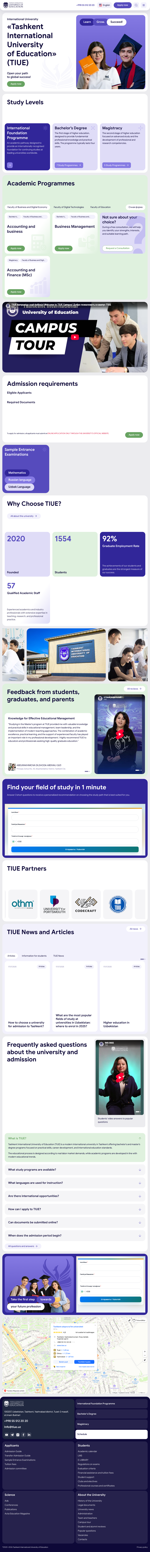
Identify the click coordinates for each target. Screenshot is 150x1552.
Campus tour (84, 1522)
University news (86, 1509)
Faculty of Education (100, 207)
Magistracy (13, 260)
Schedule (82, 1434)
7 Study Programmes (67, 165)
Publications (11, 1509)
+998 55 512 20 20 (85, 5)
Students (84, 1445)
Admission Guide (13, 1451)
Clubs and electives (87, 1481)
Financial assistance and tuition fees (96, 1472)
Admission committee (16, 1468)
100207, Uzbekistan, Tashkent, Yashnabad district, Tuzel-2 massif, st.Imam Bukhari (36, 1413)
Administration (85, 1513)
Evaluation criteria (87, 1468)
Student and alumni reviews (92, 1526)
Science (10, 1495)
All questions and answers (21, 1246)
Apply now (122, 5)
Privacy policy (142, 1547)
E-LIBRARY (83, 1460)
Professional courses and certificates (96, 1485)
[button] (86, 771)
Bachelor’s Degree (13, 217)
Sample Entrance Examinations (20, 1460)
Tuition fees (10, 1464)
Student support (86, 1477)
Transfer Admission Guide (17, 1455)
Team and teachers (87, 1518)
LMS (80, 1455)
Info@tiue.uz (12, 1427)
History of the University (90, 1500)
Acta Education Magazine (17, 1513)
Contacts (82, 1539)
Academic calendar (87, 1451)
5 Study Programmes (114, 165)
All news (134, 929)
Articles (11, 955)
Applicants (12, 1445)
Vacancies (83, 1535)
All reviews (132, 688)
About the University (91, 1495)
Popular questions (87, 1530)
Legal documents (86, 1505)
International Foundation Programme (96, 1403)
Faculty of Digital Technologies (69, 207)
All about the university (22, 516)
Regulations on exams (89, 1464)
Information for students (34, 955)
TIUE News (58, 955)
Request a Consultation (117, 248)
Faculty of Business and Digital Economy (27, 207)
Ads (7, 1500)
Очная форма (135, 207)
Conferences (11, 1505)
